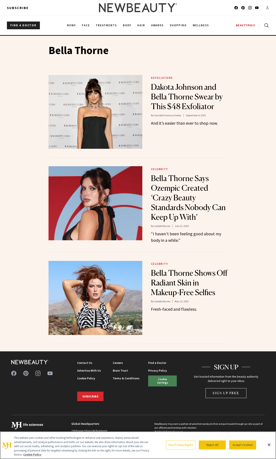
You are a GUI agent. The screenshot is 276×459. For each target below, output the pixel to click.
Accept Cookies (243, 445)
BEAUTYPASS (245, 25)
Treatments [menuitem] (106, 25)
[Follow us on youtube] (257, 7)
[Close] (269, 445)
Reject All (212, 445)
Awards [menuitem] (157, 25)
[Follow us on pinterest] (243, 7)
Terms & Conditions (126, 378)
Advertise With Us (89, 370)
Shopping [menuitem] (178, 25)
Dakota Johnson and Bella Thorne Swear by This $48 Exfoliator (187, 96)
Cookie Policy (86, 378)
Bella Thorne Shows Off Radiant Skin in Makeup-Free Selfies (189, 282)
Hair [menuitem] (141, 25)
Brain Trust (120, 370)
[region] (138, 445)
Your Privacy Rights (180, 445)
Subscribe (18, 8)
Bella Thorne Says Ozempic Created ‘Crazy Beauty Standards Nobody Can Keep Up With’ (188, 198)
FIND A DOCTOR (23, 25)
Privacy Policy (157, 370)
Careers (118, 363)
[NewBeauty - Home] (138, 7)
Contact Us (84, 363)
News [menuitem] (71, 25)
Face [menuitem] (86, 25)
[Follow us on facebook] (236, 7)
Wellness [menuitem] (201, 25)
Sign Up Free (226, 393)
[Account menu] (267, 7)
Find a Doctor (157, 363)
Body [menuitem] (127, 25)
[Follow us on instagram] (250, 7)
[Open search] (265, 25)
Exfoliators (162, 78)
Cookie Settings (162, 380)
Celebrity (159, 169)
